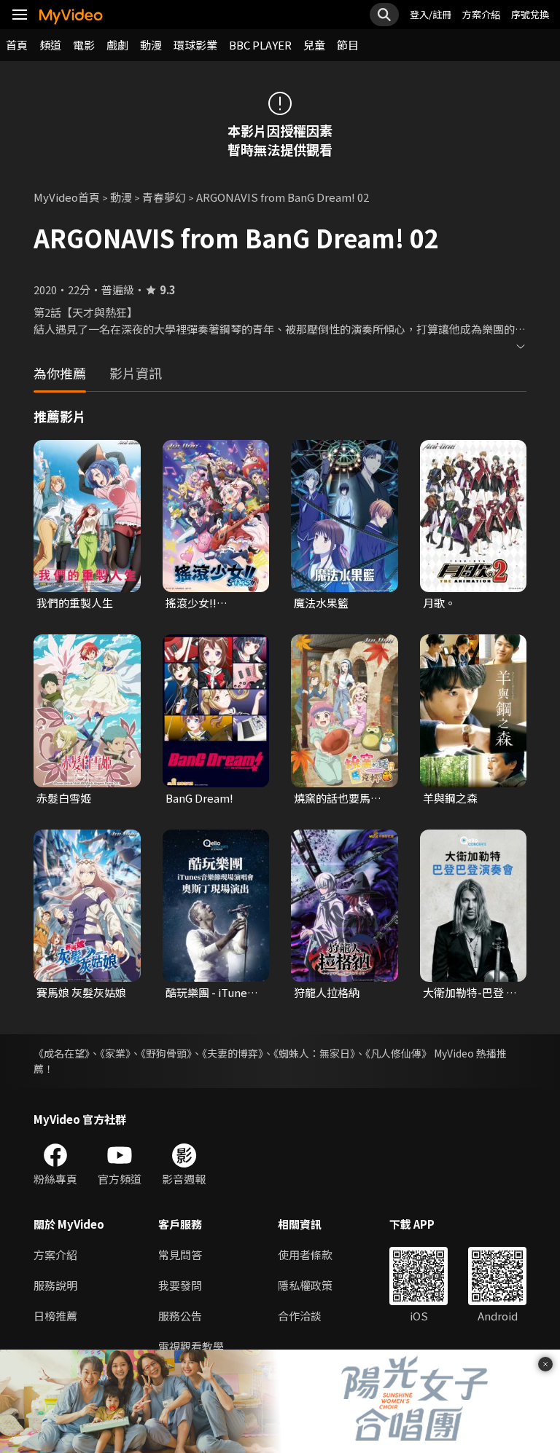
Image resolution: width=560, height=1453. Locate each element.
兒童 (314, 44)
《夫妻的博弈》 (232, 1053)
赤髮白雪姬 (63, 798)
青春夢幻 (164, 197)
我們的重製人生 (74, 602)
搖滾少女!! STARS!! (191, 603)
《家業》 (115, 1053)
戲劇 (117, 44)
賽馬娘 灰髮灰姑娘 (81, 992)
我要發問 (180, 1285)
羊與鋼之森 (450, 798)
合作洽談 (300, 1315)
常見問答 (180, 1254)
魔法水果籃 (321, 602)
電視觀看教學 (191, 1346)
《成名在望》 (62, 1053)
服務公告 (180, 1315)
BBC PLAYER (260, 44)
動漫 (151, 44)
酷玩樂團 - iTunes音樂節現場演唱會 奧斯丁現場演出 (209, 993)
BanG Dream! (199, 798)
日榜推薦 (55, 1315)
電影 (84, 44)
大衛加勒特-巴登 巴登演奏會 (470, 993)
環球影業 (195, 44)
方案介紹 (481, 14)
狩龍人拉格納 (326, 992)
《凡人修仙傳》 (398, 1053)
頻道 (50, 44)
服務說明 (55, 1285)
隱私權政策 (305, 1285)
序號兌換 (530, 14)
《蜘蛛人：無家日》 (314, 1053)
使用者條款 (305, 1254)
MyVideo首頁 (67, 197)
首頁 (17, 44)
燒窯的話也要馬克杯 (337, 798)
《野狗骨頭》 (166, 1053)
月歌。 (439, 602)
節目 (348, 44)
